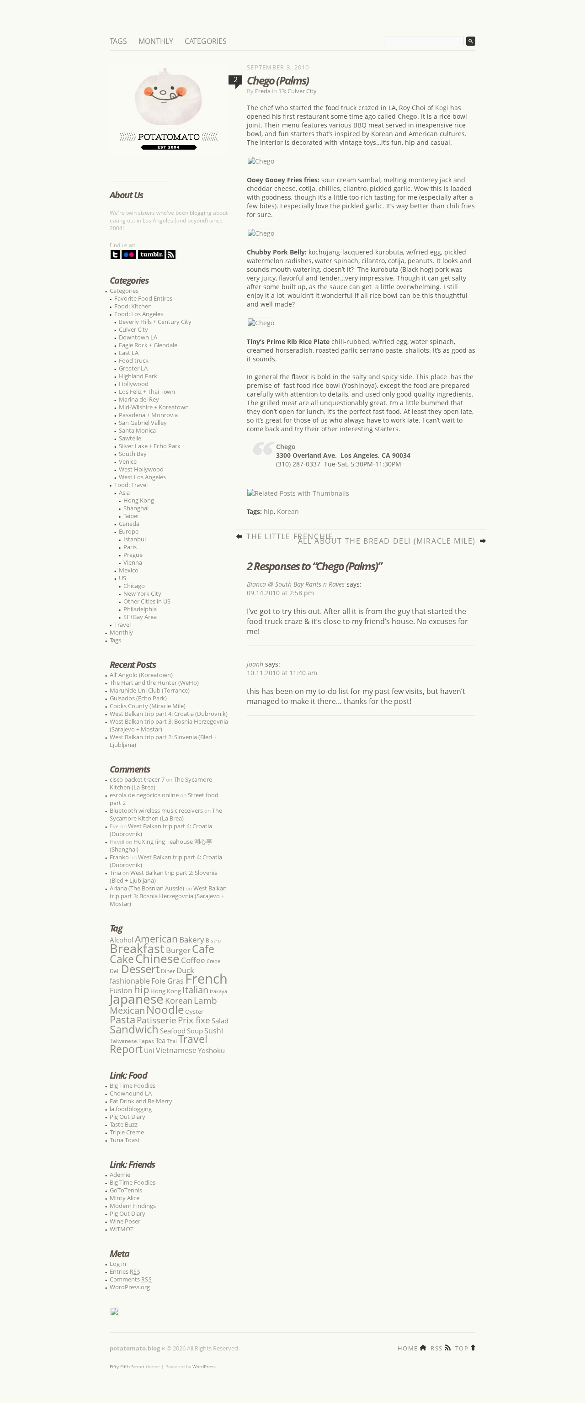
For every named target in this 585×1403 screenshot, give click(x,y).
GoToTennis (126, 1190)
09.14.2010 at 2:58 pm (280, 592)
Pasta (122, 1019)
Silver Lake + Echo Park (150, 446)
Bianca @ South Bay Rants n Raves (296, 584)
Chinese (157, 958)
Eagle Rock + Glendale (148, 345)
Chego (286, 446)
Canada (129, 523)
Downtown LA (138, 337)
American (156, 938)
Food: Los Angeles (138, 314)
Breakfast (137, 948)
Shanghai (136, 508)
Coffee (193, 960)
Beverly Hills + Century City (155, 322)
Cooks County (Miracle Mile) (148, 706)
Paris (130, 547)
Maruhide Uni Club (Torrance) (150, 690)
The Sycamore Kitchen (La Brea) (166, 814)
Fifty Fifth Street (127, 1366)
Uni (149, 1050)
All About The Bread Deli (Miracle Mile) (387, 541)
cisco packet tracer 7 (137, 779)
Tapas (146, 1041)
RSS (436, 1347)
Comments (131, 1279)
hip (269, 511)
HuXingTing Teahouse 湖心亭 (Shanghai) (161, 845)
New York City (142, 593)
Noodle (165, 1009)
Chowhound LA (131, 1093)
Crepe (213, 961)
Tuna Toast (125, 1140)
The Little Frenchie (289, 536)
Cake (122, 959)
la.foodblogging (131, 1109)
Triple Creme (127, 1132)
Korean (288, 511)
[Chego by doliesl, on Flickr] (261, 161)
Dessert (140, 968)
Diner (168, 971)
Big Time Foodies (132, 1085)
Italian (195, 989)
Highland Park (138, 376)
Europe (128, 531)
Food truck (134, 360)
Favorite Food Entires (143, 298)
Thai (172, 1041)
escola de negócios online (144, 795)
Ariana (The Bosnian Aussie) (147, 888)
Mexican (127, 1010)
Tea (160, 1040)
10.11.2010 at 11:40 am (282, 672)
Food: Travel (131, 485)
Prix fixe (194, 1020)
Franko (119, 857)
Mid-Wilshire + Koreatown (154, 407)
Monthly (155, 41)
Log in (118, 1264)
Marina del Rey (139, 399)
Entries (125, 1271)
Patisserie (156, 1020)
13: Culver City (297, 91)
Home (408, 1347)
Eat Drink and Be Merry (141, 1101)
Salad (220, 1020)
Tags (118, 41)
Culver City (133, 329)
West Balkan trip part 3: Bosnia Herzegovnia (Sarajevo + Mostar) (169, 725)
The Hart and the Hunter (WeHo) (154, 682)
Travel (122, 624)
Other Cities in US (146, 601)
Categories (206, 41)
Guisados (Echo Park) (138, 698)
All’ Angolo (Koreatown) (141, 675)
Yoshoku (211, 1050)
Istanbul (134, 539)
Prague (133, 555)
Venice (128, 461)
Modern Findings (133, 1206)
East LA (128, 353)
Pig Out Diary (127, 1116)
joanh (255, 664)
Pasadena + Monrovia (148, 415)
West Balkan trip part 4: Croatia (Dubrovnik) (169, 713)
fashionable (130, 981)
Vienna (132, 562)
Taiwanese (123, 1041)
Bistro (213, 940)
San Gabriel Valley (143, 422)
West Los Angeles (142, 477)
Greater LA (133, 368)
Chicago (134, 586)
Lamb (205, 1000)
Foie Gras (167, 981)
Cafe (203, 949)
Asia (124, 492)
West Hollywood (141, 469)
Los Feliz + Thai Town (147, 391)
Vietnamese (176, 1050)
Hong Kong (138, 500)
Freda (263, 91)
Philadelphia (140, 609)
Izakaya (218, 991)
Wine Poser (125, 1221)
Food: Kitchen (133, 306)
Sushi (213, 1031)
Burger (178, 949)
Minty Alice (124, 1198)
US (122, 578)
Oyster (194, 1011)
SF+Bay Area (140, 617)
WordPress (204, 1366)
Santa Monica (137, 430)
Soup (195, 1030)
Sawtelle (130, 438)
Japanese (137, 998)
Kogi (441, 107)
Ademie (120, 1174)
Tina (115, 872)
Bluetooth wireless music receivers (156, 810)
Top (461, 1347)
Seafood (173, 1030)
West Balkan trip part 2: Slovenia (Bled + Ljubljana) (163, 741)
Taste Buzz (124, 1124)
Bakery (191, 939)
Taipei (130, 516)
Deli (115, 971)
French (206, 978)
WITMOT (121, 1229)
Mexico (128, 570)
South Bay (133, 454)
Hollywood (134, 384)
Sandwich (134, 1029)
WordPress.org (130, 1287)
